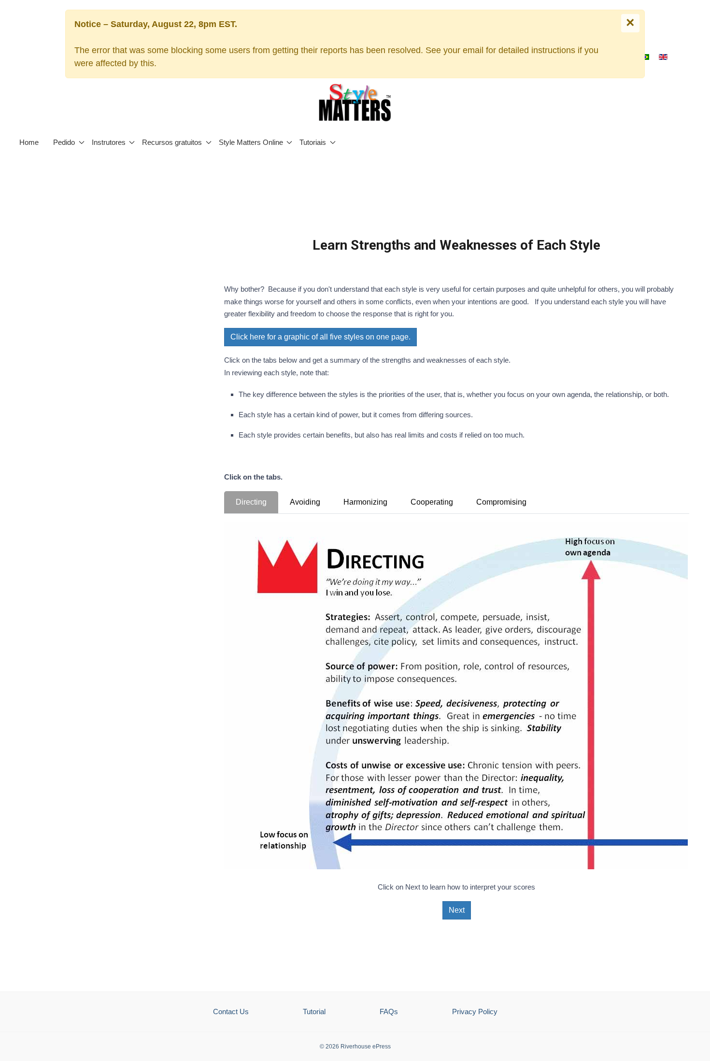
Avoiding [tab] (305, 502)
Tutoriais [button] (312, 142)
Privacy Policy (474, 1011)
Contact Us (231, 1011)
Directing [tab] (251, 502)
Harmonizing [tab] (365, 502)
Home (29, 142)
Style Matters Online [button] (251, 142)
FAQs (389, 1011)
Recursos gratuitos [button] (172, 142)
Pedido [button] (64, 142)
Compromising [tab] (501, 502)
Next (457, 910)
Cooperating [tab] (432, 502)
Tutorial (314, 1011)
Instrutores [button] (109, 142)
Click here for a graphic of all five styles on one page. (320, 337)
